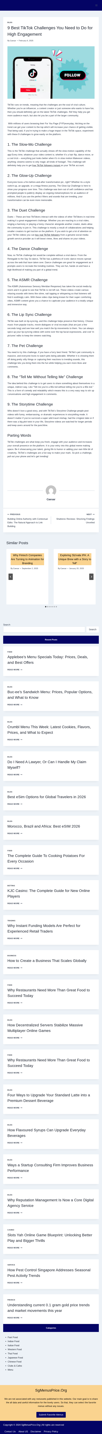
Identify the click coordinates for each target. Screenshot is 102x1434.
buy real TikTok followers (47, 235)
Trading (11, 921)
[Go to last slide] (10, 577)
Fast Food (13, 1337)
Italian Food (13, 1345)
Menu (10, 1370)
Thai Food (13, 1353)
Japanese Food (15, 1357)
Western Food (15, 1349)
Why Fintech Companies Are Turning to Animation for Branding (27, 559)
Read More (14, 670)
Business (11, 956)
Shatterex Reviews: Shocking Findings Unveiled (75, 518)
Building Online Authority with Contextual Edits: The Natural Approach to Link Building (27, 520)
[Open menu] (96, 5)
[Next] (91, 577)
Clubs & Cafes (15, 1366)
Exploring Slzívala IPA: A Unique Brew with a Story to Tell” (74, 559)
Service (11, 1265)
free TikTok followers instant (46, 165)
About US (23, 1431)
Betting (11, 886)
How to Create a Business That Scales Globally (46, 961)
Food (9, 652)
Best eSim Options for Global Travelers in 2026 (46, 797)
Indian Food (13, 1341)
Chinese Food (14, 1361)
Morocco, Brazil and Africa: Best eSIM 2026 (43, 826)
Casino (10, 1230)
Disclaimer (36, 1431)
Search (6, 624)
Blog (9, 22)
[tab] (45, 606)
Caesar (13, 41)
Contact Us (10, 1431)
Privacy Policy (51, 1431)
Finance (11, 1300)
